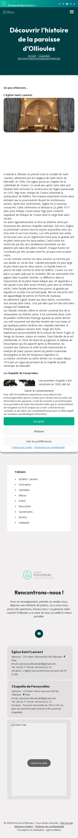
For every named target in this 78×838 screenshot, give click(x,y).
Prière (22, 501)
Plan (27, 694)
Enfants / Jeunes (28, 479)
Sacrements (26, 511)
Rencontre (25, 506)
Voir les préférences (39, 441)
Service (23, 517)
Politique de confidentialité (49, 826)
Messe (22, 495)
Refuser (39, 431)
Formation (25, 484)
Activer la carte (39, 763)
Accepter (39, 421)
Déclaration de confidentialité (49, 447)
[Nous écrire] (39, 633)
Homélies (24, 490)
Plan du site (66, 823)
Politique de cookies (22, 447)
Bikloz (57, 829)
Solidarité (24, 522)
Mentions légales (24, 826)
